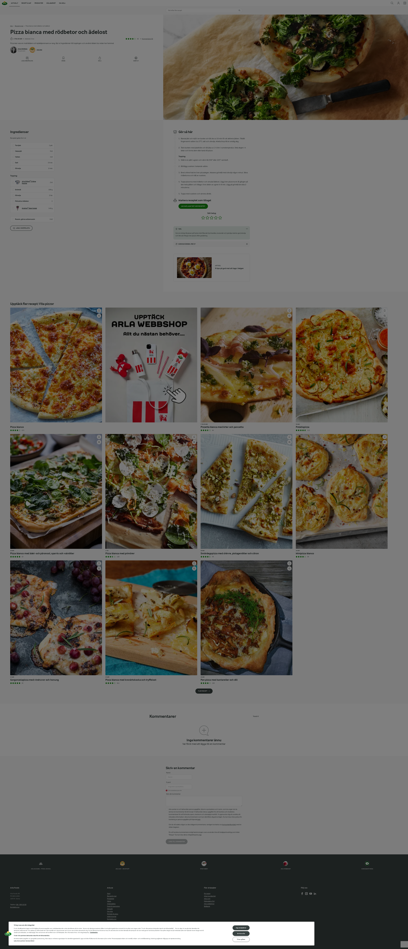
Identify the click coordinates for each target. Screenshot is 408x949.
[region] (161, 934)
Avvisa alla (241, 933)
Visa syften (241, 939)
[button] (8, 934)
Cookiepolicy (94, 932)
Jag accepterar (241, 928)
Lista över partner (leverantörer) (24, 941)
